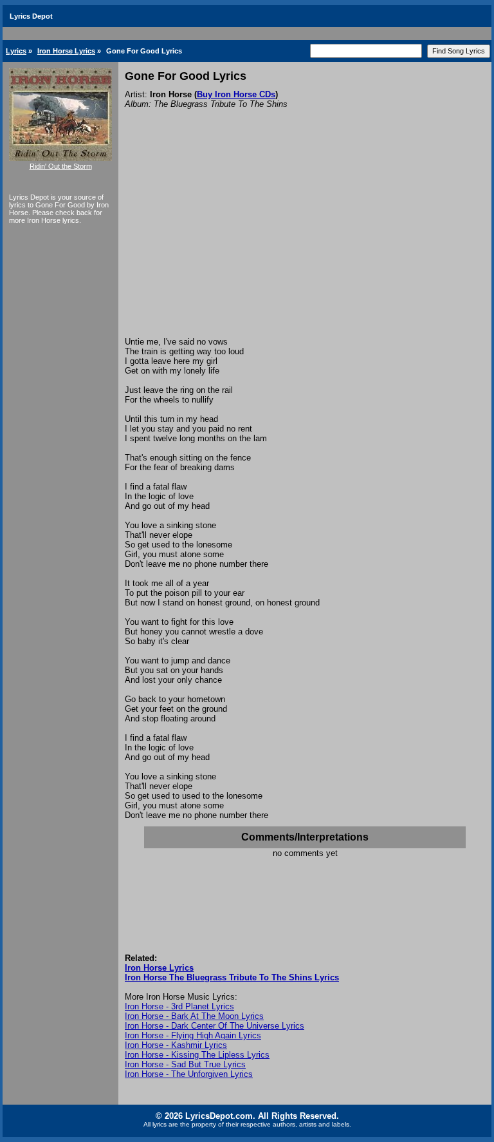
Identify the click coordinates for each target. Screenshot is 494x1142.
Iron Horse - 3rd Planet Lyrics (179, 1006)
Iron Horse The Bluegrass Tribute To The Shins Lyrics (232, 977)
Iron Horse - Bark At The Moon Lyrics (194, 1016)
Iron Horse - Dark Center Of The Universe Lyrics (214, 1026)
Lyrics (16, 51)
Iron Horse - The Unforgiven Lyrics (189, 1074)
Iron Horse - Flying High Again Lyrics (193, 1035)
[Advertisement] (304, 240)
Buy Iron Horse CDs (236, 94)
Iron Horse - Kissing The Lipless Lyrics (197, 1055)
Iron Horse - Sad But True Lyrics (185, 1064)
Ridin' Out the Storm (61, 166)
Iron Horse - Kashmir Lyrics (176, 1045)
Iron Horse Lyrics (66, 51)
